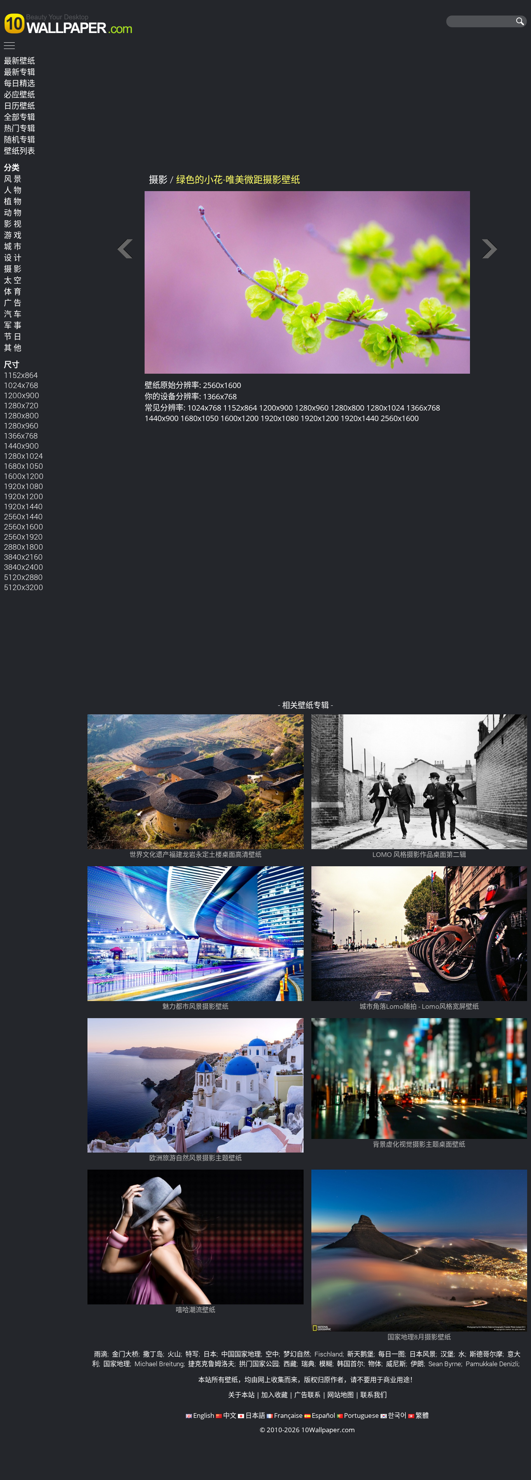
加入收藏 (274, 1394)
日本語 (255, 1415)
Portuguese (361, 1415)
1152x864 (21, 375)
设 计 (12, 257)
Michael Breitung (158, 1363)
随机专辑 (19, 139)
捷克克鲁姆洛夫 (211, 1363)
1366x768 (21, 435)
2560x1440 (23, 516)
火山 (174, 1353)
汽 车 (12, 314)
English (203, 1415)
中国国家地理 (241, 1353)
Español (323, 1415)
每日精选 (19, 83)
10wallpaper (72, 22)
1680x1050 (23, 466)
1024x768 (21, 385)
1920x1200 (23, 496)
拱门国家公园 (259, 1363)
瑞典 (307, 1363)
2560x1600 (23, 526)
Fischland (328, 1353)
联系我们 (373, 1394)
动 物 (12, 212)
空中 (272, 1353)
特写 (192, 1353)
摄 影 (12, 269)
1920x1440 (23, 506)
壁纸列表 (19, 151)
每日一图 (391, 1353)
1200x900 (21, 395)
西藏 (290, 1363)
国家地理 (116, 1363)
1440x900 (21, 446)
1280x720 (21, 405)
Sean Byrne (444, 1363)
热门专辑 (19, 128)
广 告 (12, 303)
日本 (210, 1353)
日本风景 (422, 1353)
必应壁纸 (19, 94)
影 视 (12, 224)
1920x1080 (23, 486)
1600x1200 (24, 476)
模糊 (325, 1363)
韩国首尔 (350, 1363)
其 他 (12, 348)
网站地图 (340, 1394)
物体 (374, 1363)
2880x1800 (23, 547)
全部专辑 (19, 117)
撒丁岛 (153, 1353)
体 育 (12, 291)
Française (288, 1415)
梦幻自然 (296, 1353)
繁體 (422, 1415)
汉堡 (447, 1353)
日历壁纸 (19, 106)
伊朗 (417, 1363)
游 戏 (12, 235)
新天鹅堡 (360, 1353)
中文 (229, 1415)
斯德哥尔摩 (486, 1353)
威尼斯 (396, 1363)
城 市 (12, 246)
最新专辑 (19, 72)
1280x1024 (23, 456)
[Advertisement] (307, 108)
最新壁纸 (19, 61)
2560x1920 (23, 536)
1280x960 (21, 425)
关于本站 (241, 1394)
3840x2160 (23, 557)
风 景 (12, 179)
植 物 (12, 201)
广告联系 (307, 1394)
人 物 (12, 190)
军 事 (12, 325)
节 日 (12, 336)
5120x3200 (23, 587)
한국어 (397, 1415)
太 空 (12, 280)
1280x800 (21, 415)
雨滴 (100, 1353)
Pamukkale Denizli (492, 1363)
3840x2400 (23, 567)
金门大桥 (125, 1353)
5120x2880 (23, 577)
